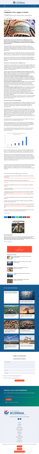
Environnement (19, 430)
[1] (9, 50)
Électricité (14, 15)
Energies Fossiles (19, 427)
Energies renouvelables (20, 15)
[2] (4, 180)
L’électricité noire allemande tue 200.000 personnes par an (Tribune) (22, 274)
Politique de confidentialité (19, 451)
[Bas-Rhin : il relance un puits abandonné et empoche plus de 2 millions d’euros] (27, 339)
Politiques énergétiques (28, 15)
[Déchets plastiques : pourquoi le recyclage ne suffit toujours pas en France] (27, 324)
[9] (28, 125)
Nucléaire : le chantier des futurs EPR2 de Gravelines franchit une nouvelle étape (22, 257)
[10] (33, 152)
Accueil (5, 10)
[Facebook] (18, 419)
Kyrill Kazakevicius (9, 18)
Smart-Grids (19, 438)
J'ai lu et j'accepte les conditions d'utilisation (12, 402)
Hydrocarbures (19, 432)
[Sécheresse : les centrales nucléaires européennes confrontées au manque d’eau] (27, 309)
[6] (24, 92)
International (19, 433)
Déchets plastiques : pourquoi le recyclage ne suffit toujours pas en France (27, 331)
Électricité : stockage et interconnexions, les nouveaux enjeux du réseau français (22, 262)
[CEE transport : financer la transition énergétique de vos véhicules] (11, 309)
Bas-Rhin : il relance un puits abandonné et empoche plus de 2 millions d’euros (26, 346)
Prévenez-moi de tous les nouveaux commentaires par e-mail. (12, 375)
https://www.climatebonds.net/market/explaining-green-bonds (23, 188)
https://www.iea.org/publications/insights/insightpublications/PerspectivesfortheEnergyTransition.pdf (21, 178)
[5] (8, 85)
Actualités (8, 10)
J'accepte (19, 446)
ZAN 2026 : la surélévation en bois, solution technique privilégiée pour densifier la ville (21, 280)
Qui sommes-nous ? (19, 441)
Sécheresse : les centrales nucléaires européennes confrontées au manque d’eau (21, 268)
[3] (15, 69)
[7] (25, 111)
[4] (4, 188)
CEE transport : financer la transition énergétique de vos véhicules (10, 316)
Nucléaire (19, 435)
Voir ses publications (8, 241)
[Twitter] (20, 419)
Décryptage (11, 15)
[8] (10, 116)
